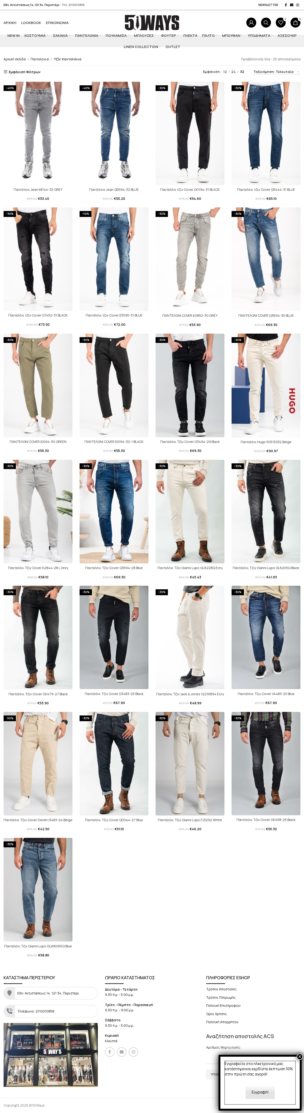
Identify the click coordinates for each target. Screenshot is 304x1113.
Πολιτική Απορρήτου (222, 1022)
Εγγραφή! (260, 1092)
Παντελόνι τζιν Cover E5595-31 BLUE (114, 315)
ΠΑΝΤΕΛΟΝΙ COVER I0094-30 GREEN (38, 441)
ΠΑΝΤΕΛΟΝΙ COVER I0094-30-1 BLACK (114, 441)
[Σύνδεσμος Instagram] (297, 5)
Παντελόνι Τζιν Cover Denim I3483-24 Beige (38, 820)
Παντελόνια (40, 59)
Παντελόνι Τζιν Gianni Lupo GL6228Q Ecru (190, 568)
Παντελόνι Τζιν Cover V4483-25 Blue (266, 693)
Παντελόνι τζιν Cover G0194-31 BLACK (190, 189)
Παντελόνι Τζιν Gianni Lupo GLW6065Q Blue (38, 946)
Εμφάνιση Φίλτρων (25, 72)
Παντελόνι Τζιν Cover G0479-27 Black (38, 694)
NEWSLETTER (268, 5)
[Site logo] (152, 22)
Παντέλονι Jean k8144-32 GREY (38, 189)
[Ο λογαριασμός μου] (251, 22)
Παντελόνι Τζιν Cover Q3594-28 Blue (114, 568)
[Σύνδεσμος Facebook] (286, 5)
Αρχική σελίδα (15, 59)
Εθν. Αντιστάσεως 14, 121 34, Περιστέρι (31, 5)
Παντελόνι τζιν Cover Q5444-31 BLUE (266, 189)
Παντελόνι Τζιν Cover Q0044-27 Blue (114, 820)
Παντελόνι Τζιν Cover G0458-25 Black (266, 819)
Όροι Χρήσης (216, 1014)
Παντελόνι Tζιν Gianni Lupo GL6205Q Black (266, 568)
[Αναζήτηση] (266, 22)
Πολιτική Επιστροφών (223, 1005)
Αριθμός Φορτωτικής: (223, 1047)
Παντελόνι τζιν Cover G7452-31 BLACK (38, 315)
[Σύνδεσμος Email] (292, 5)
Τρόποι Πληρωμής (221, 997)
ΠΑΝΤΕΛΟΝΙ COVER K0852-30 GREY (190, 315)
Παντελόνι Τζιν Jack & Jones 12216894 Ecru (190, 694)
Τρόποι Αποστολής (221, 989)
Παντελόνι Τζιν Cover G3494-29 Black (190, 441)
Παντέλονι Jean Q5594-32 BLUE (114, 189)
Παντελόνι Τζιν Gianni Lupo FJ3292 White (190, 820)
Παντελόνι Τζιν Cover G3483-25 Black (114, 693)
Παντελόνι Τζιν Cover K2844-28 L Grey (38, 568)
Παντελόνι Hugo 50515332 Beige (266, 442)
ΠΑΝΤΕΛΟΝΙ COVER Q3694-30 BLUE (266, 315)
